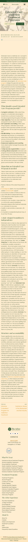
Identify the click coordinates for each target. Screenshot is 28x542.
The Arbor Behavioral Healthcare (11, 35)
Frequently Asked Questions (10, 529)
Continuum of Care (7, 481)
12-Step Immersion (7, 502)
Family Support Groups (8, 508)
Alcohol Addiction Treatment (10, 462)
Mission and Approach (8, 522)
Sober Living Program (8, 493)
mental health (10, 190)
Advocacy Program (7, 494)
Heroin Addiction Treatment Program (12, 466)
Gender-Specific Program (9, 485)
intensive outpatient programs (16, 377)
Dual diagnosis (5, 188)
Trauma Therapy (6, 512)
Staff (3, 525)
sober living (4, 379)
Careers (4, 520)
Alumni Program (6, 479)
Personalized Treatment (8, 510)
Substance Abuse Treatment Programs (13, 460)
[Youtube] (15, 434)
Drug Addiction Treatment (9, 464)
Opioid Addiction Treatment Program (12, 470)
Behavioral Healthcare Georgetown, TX (11, 538)
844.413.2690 (15, 4)
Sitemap (16, 540)
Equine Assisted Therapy (9, 506)
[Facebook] (10, 434)
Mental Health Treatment (9, 491)
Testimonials (5, 527)
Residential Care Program (9, 487)
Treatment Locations (7, 523)
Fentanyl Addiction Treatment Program (13, 471)
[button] (24, 4)
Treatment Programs (7, 478)
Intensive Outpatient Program (10, 489)
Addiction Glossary (17, 36)
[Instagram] (13, 434)
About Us (4, 518)
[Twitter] (17, 434)
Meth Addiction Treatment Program (12, 468)
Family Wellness (6, 483)
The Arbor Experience (8, 500)
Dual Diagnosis (6, 504)
